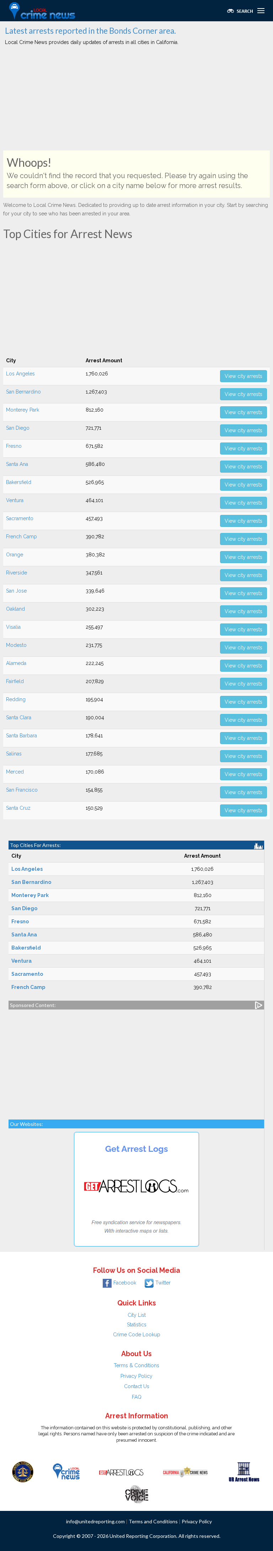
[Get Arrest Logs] (121, 1471)
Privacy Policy (136, 1376)
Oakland (15, 609)
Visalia (13, 627)
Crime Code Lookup (136, 1334)
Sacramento (19, 518)
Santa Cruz (18, 808)
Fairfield (15, 681)
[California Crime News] (185, 1471)
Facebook (124, 1283)
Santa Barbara (21, 735)
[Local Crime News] (66, 1471)
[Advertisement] (136, 100)
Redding (16, 699)
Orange (14, 554)
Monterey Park (22, 410)
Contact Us (136, 1386)
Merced (15, 772)
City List (137, 1315)
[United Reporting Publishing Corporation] (22, 1471)
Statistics (136, 1324)
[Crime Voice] (136, 1492)
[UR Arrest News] (244, 1471)
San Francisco (22, 790)
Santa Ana (17, 464)
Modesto (16, 645)
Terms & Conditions (136, 1365)
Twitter (163, 1283)
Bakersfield (18, 482)
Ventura (14, 500)
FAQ (136, 1397)
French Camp (21, 536)
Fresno (14, 446)
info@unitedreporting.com (95, 1521)
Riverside (16, 573)
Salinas (14, 754)
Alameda (16, 663)
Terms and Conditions (153, 1521)
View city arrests (243, 376)
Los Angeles (20, 373)
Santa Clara (18, 717)
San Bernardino (23, 392)
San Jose (16, 591)
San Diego (18, 428)
